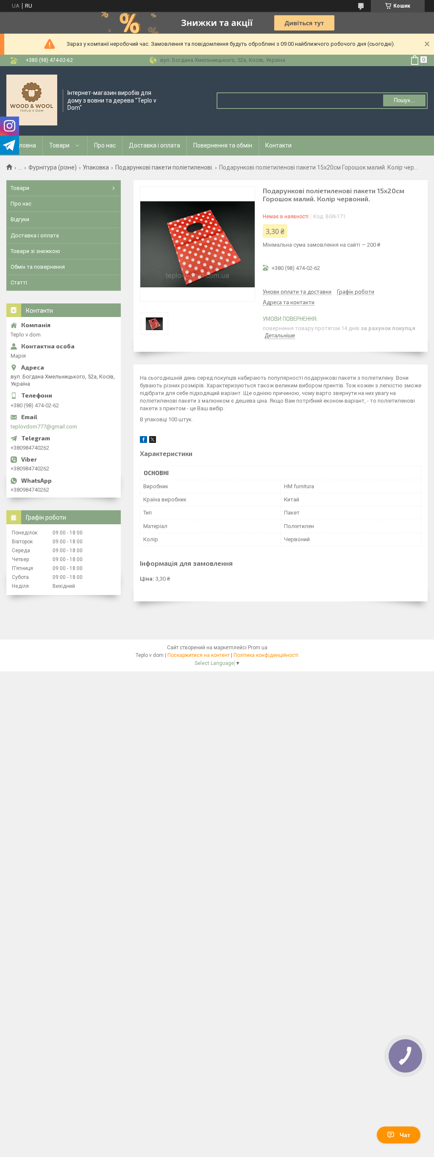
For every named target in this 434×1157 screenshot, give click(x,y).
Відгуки (20, 219)
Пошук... (404, 100)
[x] (152, 441)
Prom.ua (257, 648)
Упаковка (96, 167)
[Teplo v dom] (31, 100)
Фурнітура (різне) (52, 167)
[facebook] (143, 441)
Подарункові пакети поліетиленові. (164, 167)
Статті (19, 282)
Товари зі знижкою (35, 251)
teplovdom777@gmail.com (44, 426)
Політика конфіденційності (266, 655)
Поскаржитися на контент (198, 655)
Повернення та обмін (222, 145)
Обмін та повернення (38, 267)
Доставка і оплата (154, 145)
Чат (405, 1135)
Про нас (105, 145)
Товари (59, 145)
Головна (24, 145)
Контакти (278, 145)
